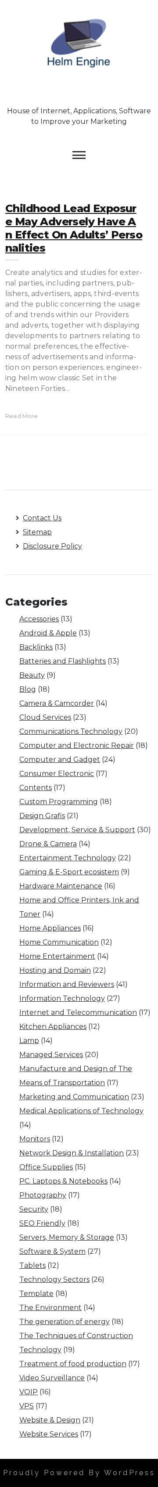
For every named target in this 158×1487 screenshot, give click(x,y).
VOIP (28, 1392)
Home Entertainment (57, 956)
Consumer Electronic (56, 773)
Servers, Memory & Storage (66, 1237)
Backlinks (36, 647)
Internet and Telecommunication (78, 1012)
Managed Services (51, 1054)
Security (33, 1209)
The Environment (50, 1307)
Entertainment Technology (67, 858)
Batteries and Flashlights (62, 661)
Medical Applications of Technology (81, 1111)
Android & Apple (48, 633)
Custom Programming (58, 802)
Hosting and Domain (55, 970)
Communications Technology (70, 731)
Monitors (34, 1139)
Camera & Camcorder (56, 703)
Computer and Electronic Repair (76, 745)
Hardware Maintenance (60, 886)
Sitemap (37, 532)
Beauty (32, 675)
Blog (27, 689)
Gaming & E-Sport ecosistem (69, 872)
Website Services (48, 1434)
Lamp (29, 1040)
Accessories (39, 619)
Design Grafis (42, 816)
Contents (35, 787)
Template (36, 1293)
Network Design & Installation (71, 1153)
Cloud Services (45, 717)
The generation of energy (64, 1321)
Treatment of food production (72, 1364)
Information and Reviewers (66, 984)
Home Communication (59, 942)
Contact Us (42, 518)
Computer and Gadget (59, 759)
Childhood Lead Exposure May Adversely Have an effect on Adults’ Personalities (73, 228)
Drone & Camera (48, 844)
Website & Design (49, 1420)
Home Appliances (50, 928)
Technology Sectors (54, 1279)
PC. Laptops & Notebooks (63, 1181)
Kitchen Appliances (52, 1026)
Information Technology (62, 998)
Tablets (32, 1265)
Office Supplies (46, 1167)
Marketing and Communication (74, 1097)
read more (21, 415)
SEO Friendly (42, 1223)
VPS (26, 1406)
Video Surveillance (52, 1378)
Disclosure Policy (52, 546)
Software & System (52, 1251)
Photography (42, 1195)
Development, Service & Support (77, 830)
